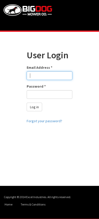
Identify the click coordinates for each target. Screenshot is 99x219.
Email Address (39, 67)
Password (36, 86)
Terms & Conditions (33, 204)
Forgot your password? (44, 121)
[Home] (31, 10)
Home (8, 204)
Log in (34, 107)
